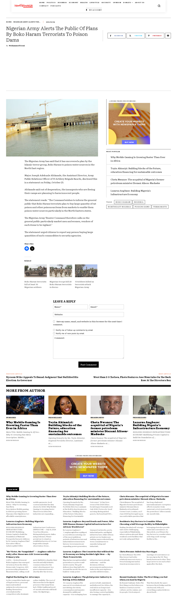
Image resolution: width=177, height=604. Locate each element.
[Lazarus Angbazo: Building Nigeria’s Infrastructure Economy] (152, 405)
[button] (159, 5)
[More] (168, 35)
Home (9, 22)
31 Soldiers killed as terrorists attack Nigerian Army (84, 284)
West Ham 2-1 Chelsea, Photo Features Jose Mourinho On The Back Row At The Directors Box (132, 378)
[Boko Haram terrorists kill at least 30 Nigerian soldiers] (35, 270)
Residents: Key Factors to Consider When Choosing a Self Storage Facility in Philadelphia (143, 522)
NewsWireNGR (12, 440)
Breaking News (97, 417)
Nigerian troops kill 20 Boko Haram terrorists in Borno (61, 284)
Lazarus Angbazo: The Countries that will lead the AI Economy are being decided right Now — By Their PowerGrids (88, 554)
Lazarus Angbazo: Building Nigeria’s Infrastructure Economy (131, 192)
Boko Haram (123, 202)
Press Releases (55, 417)
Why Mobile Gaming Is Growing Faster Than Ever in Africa (23, 425)
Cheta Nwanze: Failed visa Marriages (138, 551)
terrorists (160, 206)
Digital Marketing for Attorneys (23, 576)
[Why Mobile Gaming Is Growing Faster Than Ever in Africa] (25, 405)
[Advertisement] (88, 70)
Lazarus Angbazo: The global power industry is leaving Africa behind (87, 578)
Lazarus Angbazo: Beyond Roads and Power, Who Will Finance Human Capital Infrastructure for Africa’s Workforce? (88, 524)
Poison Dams (142, 206)
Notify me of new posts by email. (70, 333)
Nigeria (139, 202)
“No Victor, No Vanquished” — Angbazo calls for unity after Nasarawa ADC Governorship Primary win (31, 554)
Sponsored (11, 417)
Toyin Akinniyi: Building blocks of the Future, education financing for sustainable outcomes (65, 428)
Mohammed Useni (17, 45)
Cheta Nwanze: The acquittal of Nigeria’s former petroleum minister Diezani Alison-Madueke (137, 181)
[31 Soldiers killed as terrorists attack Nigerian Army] (86, 270)
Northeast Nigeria (119, 206)
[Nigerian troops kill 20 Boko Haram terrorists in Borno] (61, 270)
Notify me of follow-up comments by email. (74, 330)
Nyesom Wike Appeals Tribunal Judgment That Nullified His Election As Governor (42, 378)
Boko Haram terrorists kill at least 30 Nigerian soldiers (35, 284)
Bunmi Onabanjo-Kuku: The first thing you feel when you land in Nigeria (143, 578)
